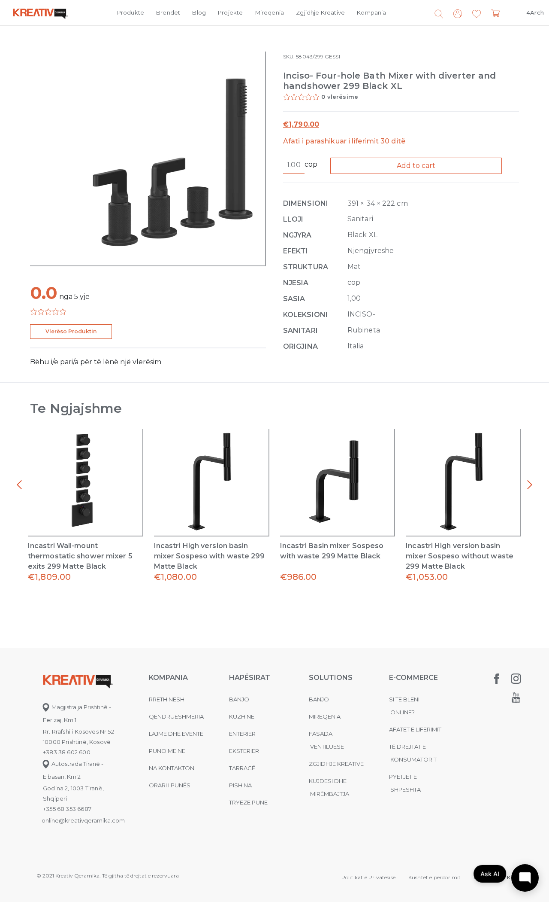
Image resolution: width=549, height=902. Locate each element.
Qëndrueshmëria (176, 716)
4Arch (535, 12)
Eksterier (244, 750)
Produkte (130, 12)
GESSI (332, 56)
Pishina (240, 785)
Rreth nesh (166, 699)
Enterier (242, 733)
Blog (199, 12)
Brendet (168, 12)
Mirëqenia (269, 12)
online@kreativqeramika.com (83, 820)
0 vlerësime (339, 96)
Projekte (230, 12)
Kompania (371, 12)
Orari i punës (169, 785)
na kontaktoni (172, 768)
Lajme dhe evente (176, 733)
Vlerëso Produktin (71, 331)
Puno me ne (167, 750)
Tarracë (242, 768)
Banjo (239, 699)
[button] (476, 14)
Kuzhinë (241, 716)
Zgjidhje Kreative (320, 12)
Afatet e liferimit (415, 729)
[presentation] (19, 484)
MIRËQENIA (325, 716)
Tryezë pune (248, 802)
